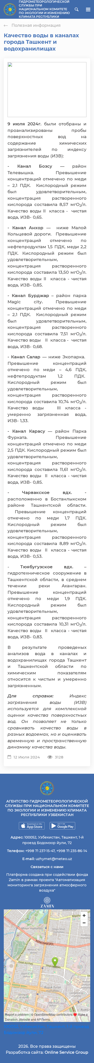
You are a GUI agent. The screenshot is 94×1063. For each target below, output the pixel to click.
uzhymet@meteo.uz (54, 859)
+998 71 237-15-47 (40, 851)
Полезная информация (36, 25)
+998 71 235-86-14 (71, 851)
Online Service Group (66, 1052)
